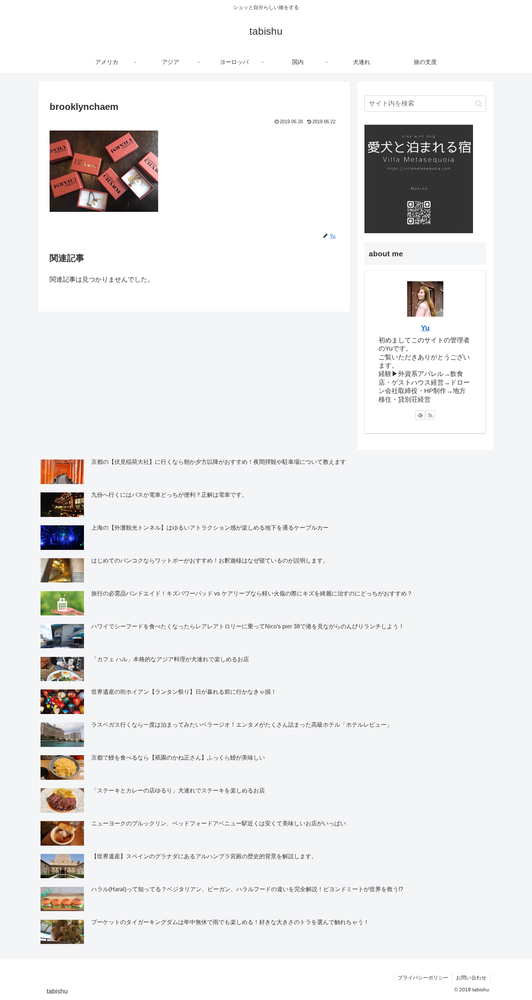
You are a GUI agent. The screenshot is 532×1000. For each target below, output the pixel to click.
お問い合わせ (471, 977)
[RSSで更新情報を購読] (430, 415)
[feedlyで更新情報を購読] (420, 415)
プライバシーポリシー (423, 977)
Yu (425, 328)
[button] (478, 103)
